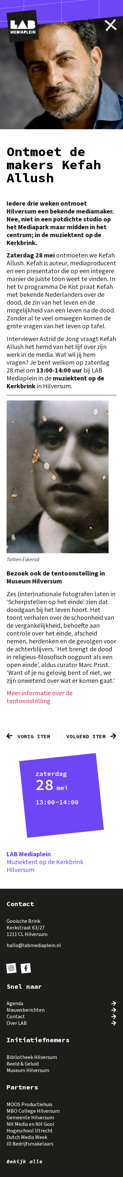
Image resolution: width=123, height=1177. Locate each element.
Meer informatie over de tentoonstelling (39, 697)
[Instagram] (11, 968)
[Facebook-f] (25, 968)
